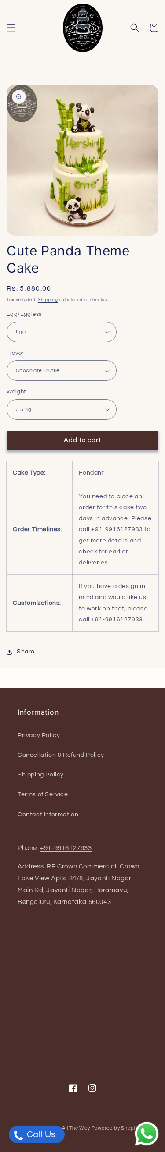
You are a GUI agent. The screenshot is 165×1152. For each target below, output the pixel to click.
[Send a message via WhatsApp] (147, 1134)
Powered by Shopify (115, 1128)
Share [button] (26, 652)
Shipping (48, 300)
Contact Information (48, 815)
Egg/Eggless (24, 314)
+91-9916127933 (66, 848)
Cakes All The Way (67, 1128)
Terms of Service (43, 794)
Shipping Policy (41, 775)
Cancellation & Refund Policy (61, 755)
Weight (16, 392)
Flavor (15, 353)
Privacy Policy (39, 735)
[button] (11, 27)
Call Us (40, 1134)
